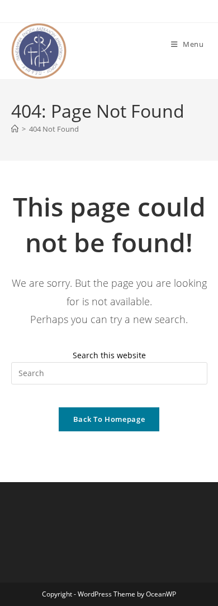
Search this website (109, 355)
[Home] (14, 129)
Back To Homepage (109, 419)
